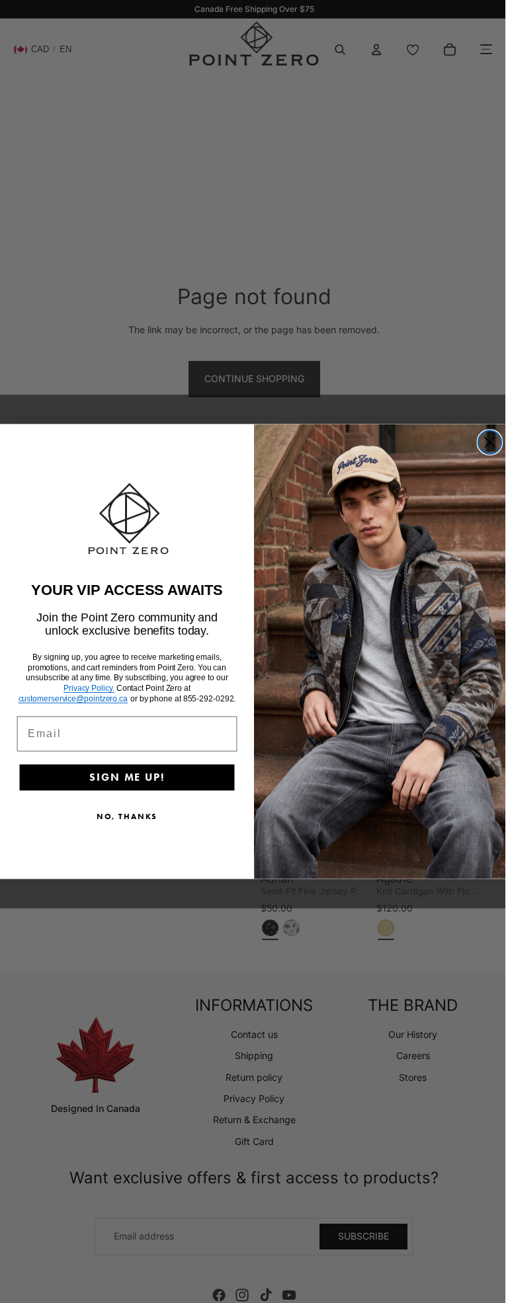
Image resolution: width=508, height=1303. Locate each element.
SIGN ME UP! (123, 777)
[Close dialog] (486, 442)
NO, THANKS (124, 817)
